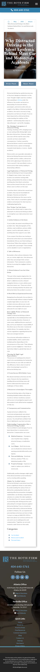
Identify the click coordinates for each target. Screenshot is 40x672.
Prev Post (11, 84)
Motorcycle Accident (17, 537)
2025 (22, 21)
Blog (15, 21)
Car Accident (15, 535)
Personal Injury (15, 540)
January (30, 21)
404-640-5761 (20, 566)
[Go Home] (9, 21)
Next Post (28, 84)
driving (20, 100)
